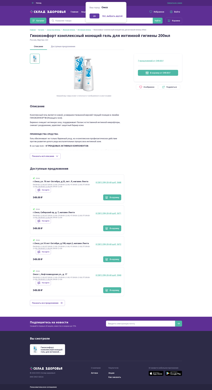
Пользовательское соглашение (43, 387)
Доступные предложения (63, 46)
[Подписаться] (178, 324)
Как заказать (114, 377)
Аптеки (94, 373)
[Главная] (48, 11)
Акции (84, 12)
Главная (74, 12)
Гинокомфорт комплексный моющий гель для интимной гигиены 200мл (51, 350)
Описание (38, 46)
